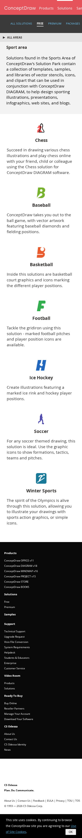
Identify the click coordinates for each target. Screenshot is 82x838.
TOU (70, 800)
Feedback (38, 800)
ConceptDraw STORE (16, 581)
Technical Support (14, 631)
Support (9, 624)
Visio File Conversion (16, 642)
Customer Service (14, 668)
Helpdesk (9, 652)
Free (6, 602)
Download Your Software (18, 719)
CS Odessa (11, 726)
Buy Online (10, 703)
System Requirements (17, 647)
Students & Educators (16, 658)
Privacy (60, 800)
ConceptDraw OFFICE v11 (19, 560)
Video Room (12, 676)
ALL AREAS (14, 37)
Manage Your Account (17, 714)
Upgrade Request (14, 636)
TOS (77, 800)
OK (71, 832)
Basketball (41, 264)
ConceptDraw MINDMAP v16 (21, 571)
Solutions (64, 8)
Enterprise (10, 663)
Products (46, 8)
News (7, 750)
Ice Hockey (41, 378)
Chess (41, 140)
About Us (9, 734)
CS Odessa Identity (15, 744)
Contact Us (10, 739)
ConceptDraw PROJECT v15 (20, 576)
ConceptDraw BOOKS (16, 587)
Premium (9, 607)
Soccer (41, 431)
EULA (50, 800)
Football (41, 318)
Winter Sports (41, 491)
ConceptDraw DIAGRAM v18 (20, 566)
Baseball (41, 205)
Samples (10, 614)
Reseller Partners (14, 708)
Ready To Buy (13, 696)
